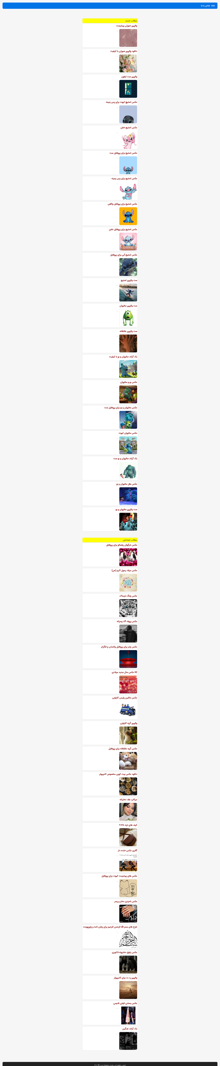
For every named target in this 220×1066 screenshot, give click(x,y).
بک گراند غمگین (129, 1028)
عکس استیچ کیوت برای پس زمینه (121, 102)
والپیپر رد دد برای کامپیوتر (125, 978)
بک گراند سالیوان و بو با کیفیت (123, 356)
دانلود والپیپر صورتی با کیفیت (123, 51)
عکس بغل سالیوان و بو (126, 484)
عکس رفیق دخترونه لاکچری (124, 952)
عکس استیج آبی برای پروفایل (123, 255)
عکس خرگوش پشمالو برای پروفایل (121, 545)
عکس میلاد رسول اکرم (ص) (124, 570)
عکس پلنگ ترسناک (128, 596)
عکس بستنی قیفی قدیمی (125, 1003)
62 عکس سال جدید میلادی (124, 672)
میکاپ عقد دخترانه (128, 799)
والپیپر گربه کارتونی (128, 723)
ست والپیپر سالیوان (128, 306)
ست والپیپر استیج (129, 280)
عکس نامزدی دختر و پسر (125, 901)
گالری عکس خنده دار (127, 850)
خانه (213, 5)
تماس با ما (205, 5)
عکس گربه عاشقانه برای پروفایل (123, 748)
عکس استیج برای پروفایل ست (123, 153)
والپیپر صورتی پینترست (126, 25)
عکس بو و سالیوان (128, 382)
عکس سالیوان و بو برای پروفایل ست (120, 407)
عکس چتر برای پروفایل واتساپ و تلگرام (119, 647)
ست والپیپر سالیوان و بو (126, 509)
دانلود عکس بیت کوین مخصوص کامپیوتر (118, 774)
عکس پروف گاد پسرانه (127, 621)
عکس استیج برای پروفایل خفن (123, 229)
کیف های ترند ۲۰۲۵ (128, 825)
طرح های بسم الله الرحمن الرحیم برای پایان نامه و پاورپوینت (110, 927)
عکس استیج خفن (129, 127)
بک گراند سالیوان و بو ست (125, 458)
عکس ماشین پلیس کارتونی (124, 698)
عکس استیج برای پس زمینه (124, 178)
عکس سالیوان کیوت (128, 433)
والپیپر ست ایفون (129, 76)
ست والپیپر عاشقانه (128, 331)
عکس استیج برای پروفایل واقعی (122, 204)
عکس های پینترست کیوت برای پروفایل (119, 876)
